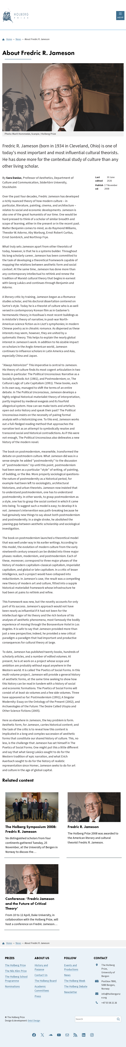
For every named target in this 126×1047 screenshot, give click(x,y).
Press (38, 996)
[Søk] (118, 1019)
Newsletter (70, 992)
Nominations (12, 986)
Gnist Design (34, 1020)
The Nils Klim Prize (16, 971)
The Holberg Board (46, 981)
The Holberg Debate (75, 986)
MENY (120, 17)
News (67, 975)
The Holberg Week (74, 981)
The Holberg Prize (15, 965)
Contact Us (41, 975)
